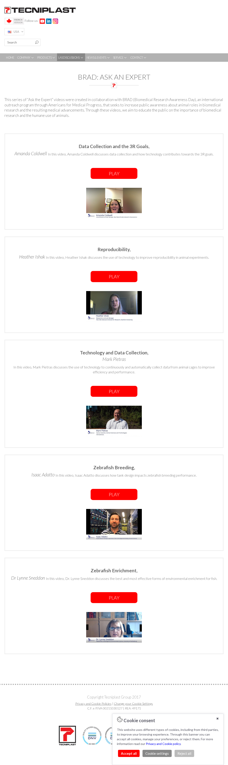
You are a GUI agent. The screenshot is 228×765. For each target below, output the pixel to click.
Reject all (184, 753)
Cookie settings (157, 753)
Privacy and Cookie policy (163, 744)
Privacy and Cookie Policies (93, 703)
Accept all (129, 753)
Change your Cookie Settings (133, 703)
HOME (10, 57)
